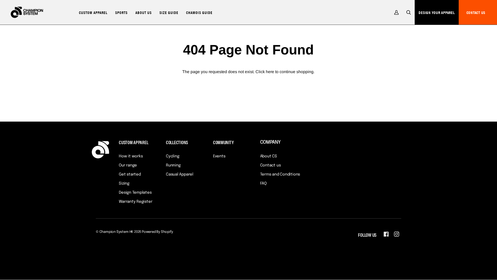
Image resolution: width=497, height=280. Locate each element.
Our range (128, 165)
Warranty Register (135, 202)
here (270, 71)
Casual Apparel (179, 174)
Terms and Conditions (280, 174)
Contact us (270, 165)
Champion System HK (116, 232)
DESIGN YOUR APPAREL (437, 12)
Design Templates (135, 193)
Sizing (124, 183)
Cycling (172, 156)
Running (173, 165)
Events (219, 156)
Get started (130, 174)
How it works (131, 156)
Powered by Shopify (157, 232)
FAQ (263, 183)
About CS (268, 156)
